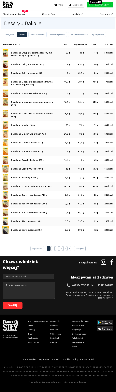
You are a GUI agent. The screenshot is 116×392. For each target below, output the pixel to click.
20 (60, 367)
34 (99, 367)
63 (72, 371)
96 (61, 375)
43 (15, 371)
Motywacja (76, 329)
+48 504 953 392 (80, 285)
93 (53, 375)
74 (103, 371)
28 (82, 367)
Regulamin (44, 359)
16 (49, 367)
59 (61, 371)
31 (91, 367)
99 (70, 375)
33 (97, 367)
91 (47, 375)
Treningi (31, 329)
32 (94, 367)
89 (41, 375)
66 (81, 371)
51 (38, 371)
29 (85, 367)
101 (77, 375)
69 (89, 371)
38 (111, 367)
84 (27, 375)
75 (106, 371)
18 (54, 367)
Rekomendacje (78, 342)
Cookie (66, 359)
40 (7, 371)
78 (10, 375)
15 (46, 367)
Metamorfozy (48, 14)
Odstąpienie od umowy (76, 382)
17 (51, 367)
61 (66, 371)
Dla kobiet (54, 325)
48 (30, 371)
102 (81, 375)
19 (57, 367)
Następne (80, 248)
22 (66, 367)
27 (80, 367)
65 (78, 371)
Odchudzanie (55, 334)
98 (67, 375)
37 (108, 367)
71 (95, 371)
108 (105, 375)
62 (69, 371)
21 (63, 367)
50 (35, 371)
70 (92, 371)
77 (112, 371)
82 (22, 375)
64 (75, 371)
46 (24, 371)
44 (18, 371)
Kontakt (56, 359)
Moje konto (55, 329)
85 (30, 375)
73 (100, 371)
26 (77, 367)
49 (32, 371)
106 (97, 375)
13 (40, 367)
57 (55, 371)
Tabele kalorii (77, 338)
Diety (30, 334)
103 (85, 375)
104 (89, 375)
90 (44, 375)
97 (64, 375)
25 (74, 367)
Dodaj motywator (79, 334)
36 (105, 367)
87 (36, 375)
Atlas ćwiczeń (106, 14)
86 (33, 375)
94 (56, 375)
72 (97, 371)
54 (47, 371)
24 (71, 367)
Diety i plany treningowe (38, 321)
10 (32, 367)
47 (27, 371)
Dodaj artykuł (29, 359)
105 (93, 375)
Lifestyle (53, 342)
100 (73, 375)
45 (21, 371)
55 (49, 371)
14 (43, 367)
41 (10, 371)
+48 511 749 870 (104, 285)
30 (88, 367)
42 (13, 371)
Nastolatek (54, 338)
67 (83, 371)
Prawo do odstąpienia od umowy (45, 382)
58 (58, 371)
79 (13, 375)
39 (4, 371)
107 (101, 375)
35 (102, 367)
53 (44, 371)
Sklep (30, 325)
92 (50, 375)
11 (34, 367)
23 (68, 367)
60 (64, 371)
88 (39, 375)
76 (109, 371)
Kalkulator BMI (78, 325)
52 (41, 371)
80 (16, 375)
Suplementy (33, 338)
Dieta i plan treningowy (14, 13)
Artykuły (76, 14)
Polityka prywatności (83, 359)
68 (86, 371)
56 (52, 371)
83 (24, 375)
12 (37, 367)
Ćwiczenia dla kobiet (80, 321)
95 (58, 375)
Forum (74, 346)
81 (19, 375)
